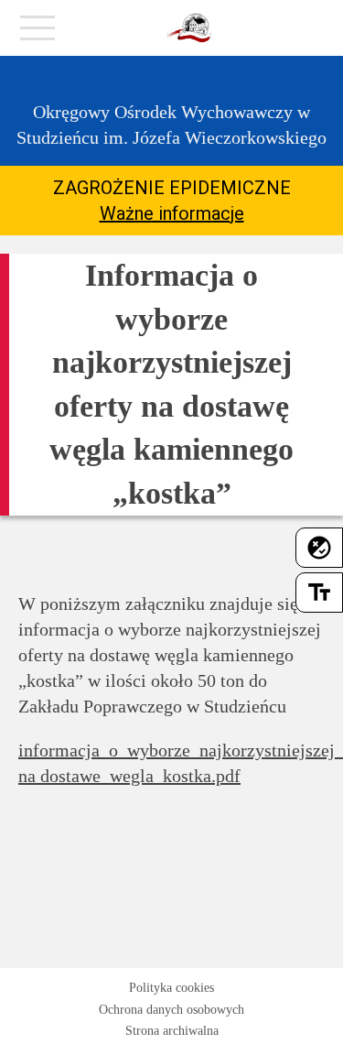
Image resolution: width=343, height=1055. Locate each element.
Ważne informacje (172, 213)
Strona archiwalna (172, 1031)
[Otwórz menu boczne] (37, 33)
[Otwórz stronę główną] (189, 28)
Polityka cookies (171, 988)
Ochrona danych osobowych (171, 1010)
